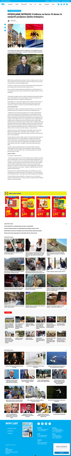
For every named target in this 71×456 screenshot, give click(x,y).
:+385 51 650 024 (58, 437)
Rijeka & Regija (24, 4)
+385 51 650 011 (43, 430)
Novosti (16, 4)
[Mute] (14, 73)
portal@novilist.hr (43, 435)
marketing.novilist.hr (58, 429)
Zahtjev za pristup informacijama (11, 452)
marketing (10, 433)
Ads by (41, 74)
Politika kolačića (8, 450)
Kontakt (6, 448)
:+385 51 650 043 (43, 443)
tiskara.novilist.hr (57, 435)
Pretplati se (62, 452)
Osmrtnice (47, 1)
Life (35, 4)
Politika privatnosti (9, 449)
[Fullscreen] (42, 73)
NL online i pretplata (65, 1)
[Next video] (11, 73)
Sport (31, 4)
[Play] (9, 73)
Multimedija (46, 4)
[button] (65, 205)
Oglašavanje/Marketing (55, 1)
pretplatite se (11, 430)
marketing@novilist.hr (59, 430)
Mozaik (40, 4)
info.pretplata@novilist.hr (42, 442)
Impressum (7, 453)
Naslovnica (10, 4)
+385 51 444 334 (43, 436)
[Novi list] (3, 4)
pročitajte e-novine (12, 428)
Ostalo (53, 4)
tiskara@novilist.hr (58, 436)
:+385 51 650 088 (58, 431)
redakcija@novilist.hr (44, 429)
